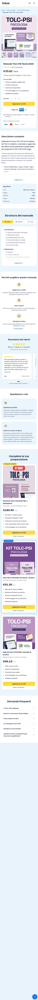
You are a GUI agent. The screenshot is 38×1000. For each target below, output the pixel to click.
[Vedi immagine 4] (22, 55)
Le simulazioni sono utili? (12, 724)
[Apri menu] (34, 3)
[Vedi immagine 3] (16, 55)
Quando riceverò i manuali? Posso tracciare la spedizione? (15, 735)
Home (3, 10)
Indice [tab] (9, 221)
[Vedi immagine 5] (28, 55)
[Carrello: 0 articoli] (29, 3)
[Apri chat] (34, 996)
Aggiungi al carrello (19, 104)
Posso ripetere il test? (11, 718)
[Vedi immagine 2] (10, 55)
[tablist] (19, 222)
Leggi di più (18, 180)
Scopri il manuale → (19, 536)
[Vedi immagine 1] (4, 55)
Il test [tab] (31, 221)
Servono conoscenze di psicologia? (16, 713)
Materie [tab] (20, 221)
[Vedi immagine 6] (34, 55)
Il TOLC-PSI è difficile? (11, 708)
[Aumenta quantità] (19, 98)
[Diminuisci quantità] (12, 98)
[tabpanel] (19, 246)
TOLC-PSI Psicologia (23, 10)
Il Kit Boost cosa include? (12, 729)
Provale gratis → (19, 328)
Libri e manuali (11, 10)
